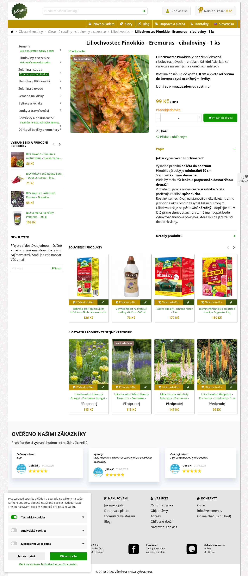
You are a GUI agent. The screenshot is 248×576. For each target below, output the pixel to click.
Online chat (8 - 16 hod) (214, 516)
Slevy (129, 24)
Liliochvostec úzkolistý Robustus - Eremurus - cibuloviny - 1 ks (174, 398)
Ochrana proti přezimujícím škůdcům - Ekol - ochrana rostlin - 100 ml (88, 310)
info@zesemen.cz (210, 511)
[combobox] (92, 11)
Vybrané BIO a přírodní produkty (29, 144)
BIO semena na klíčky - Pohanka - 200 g (40, 215)
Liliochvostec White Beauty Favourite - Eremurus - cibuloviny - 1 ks (131, 398)
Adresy (156, 516)
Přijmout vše (68, 556)
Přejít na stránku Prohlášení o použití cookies (47, 564)
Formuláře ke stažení (119, 516)
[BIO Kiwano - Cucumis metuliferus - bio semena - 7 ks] (17, 159)
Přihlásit (56, 268)
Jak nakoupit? (113, 505)
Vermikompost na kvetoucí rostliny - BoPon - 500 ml (131, 310)
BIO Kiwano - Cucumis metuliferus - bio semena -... (44, 156)
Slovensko (226, 24)
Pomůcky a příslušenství (39, 120)
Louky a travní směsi (33, 111)
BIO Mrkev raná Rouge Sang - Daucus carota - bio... (44, 175)
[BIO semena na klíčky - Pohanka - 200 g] (17, 218)
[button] (53, 144)
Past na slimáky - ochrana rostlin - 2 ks (174, 310)
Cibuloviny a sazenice (34, 60)
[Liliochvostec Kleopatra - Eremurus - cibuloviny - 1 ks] (217, 361)
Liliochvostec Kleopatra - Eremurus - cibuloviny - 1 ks (217, 396)
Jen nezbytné (26, 556)
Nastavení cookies (164, 527)
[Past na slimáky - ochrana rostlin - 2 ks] (174, 276)
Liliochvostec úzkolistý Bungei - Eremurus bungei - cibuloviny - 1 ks (89, 398)
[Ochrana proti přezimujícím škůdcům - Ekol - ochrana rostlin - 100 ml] (88, 276)
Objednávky (159, 511)
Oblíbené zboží (161, 521)
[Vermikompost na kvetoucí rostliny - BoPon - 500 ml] (131, 276)
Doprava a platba (172, 24)
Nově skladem (104, 24)
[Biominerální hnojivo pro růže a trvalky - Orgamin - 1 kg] (217, 276)
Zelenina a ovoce (30, 88)
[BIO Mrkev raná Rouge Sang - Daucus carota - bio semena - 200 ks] (17, 179)
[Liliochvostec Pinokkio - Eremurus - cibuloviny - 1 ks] (109, 93)
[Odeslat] (144, 11)
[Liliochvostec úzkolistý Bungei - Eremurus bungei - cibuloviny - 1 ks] (88, 361)
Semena (36, 48)
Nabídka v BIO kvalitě (34, 81)
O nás (201, 505)
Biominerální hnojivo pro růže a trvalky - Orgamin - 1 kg (217, 310)
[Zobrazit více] (102, 302)
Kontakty (202, 24)
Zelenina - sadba (33, 71)
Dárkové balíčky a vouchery (38, 130)
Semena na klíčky (31, 96)
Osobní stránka (162, 505)
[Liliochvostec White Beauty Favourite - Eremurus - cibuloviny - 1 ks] (131, 361)
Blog (146, 24)
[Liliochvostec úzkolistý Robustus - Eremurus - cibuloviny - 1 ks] (174, 361)
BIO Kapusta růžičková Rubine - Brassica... (40, 195)
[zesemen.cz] (19, 11)
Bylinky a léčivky (30, 103)
